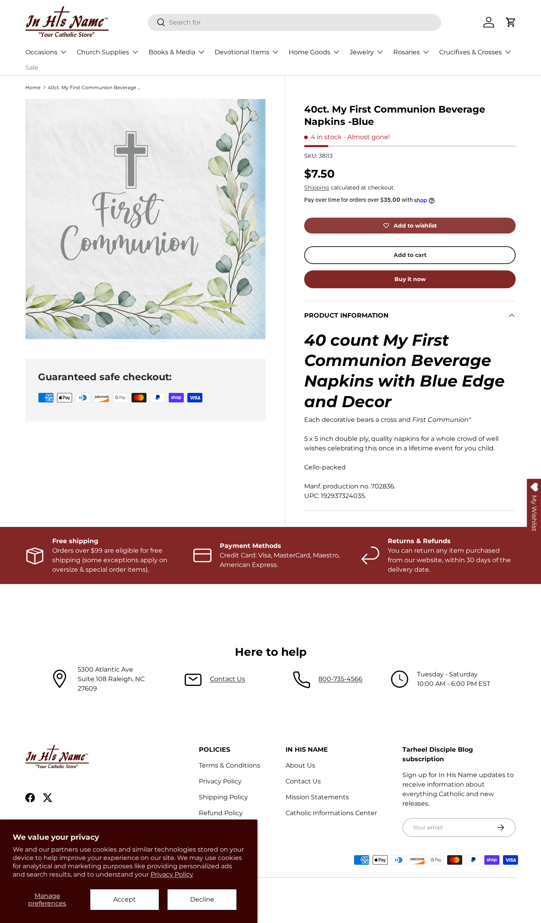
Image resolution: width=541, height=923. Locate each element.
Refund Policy (221, 813)
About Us (300, 765)
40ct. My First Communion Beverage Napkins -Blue (95, 87)
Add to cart (410, 255)
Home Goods (309, 52)
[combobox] (294, 22)
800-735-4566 (340, 679)
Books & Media (172, 52)
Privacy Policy (171, 874)
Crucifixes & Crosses (470, 52)
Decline (202, 899)
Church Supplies (103, 52)
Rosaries (406, 52)
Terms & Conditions (229, 765)
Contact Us (227, 679)
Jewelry (362, 52)
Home (32, 87)
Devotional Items (242, 52)
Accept (124, 899)
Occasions (41, 52)
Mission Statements (317, 797)
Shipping (316, 187)
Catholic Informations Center (331, 813)
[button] (511, 22)
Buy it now (410, 279)
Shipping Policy (223, 797)
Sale (31, 67)
